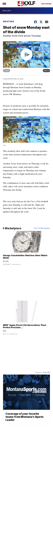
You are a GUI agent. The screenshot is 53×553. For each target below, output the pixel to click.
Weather (8, 21)
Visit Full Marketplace (42, 228)
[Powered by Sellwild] (46, 372)
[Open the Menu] (4, 4)
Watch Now (46, 4)
